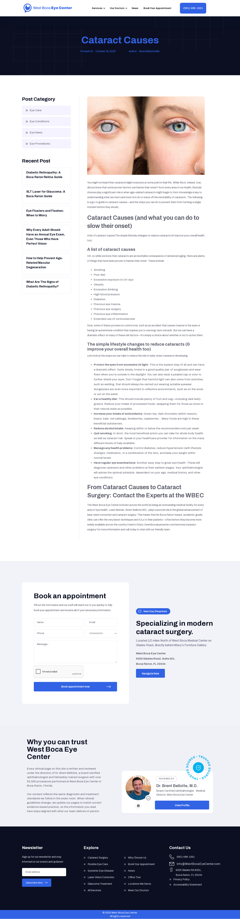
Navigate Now (150, 673)
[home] (47, 8)
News (135, 8)
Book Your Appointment (157, 8)
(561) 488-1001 (193, 8)
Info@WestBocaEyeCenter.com (198, 864)
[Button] (46, 175)
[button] (98, 8)
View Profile (182, 805)
